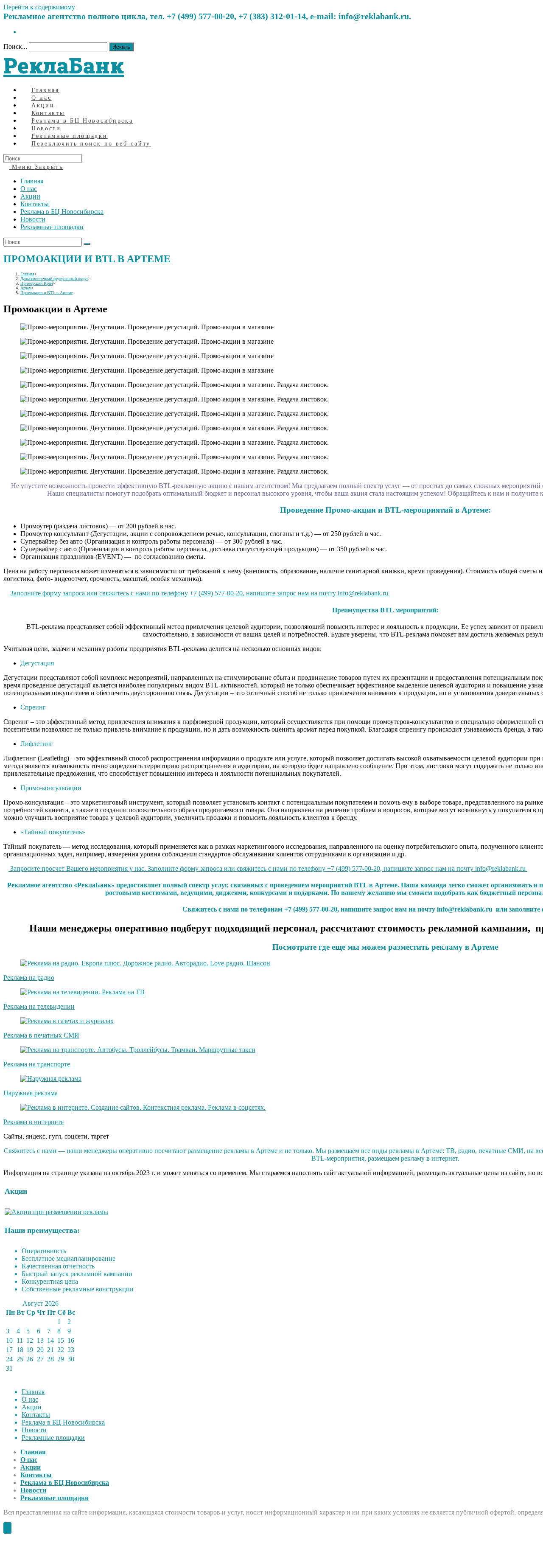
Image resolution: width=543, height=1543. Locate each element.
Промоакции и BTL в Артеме (46, 292)
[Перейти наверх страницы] (7, 1528)
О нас (28, 188)
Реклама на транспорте (36, 1064)
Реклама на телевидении (39, 1006)
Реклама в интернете (33, 1121)
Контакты (34, 204)
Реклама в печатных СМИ (41, 1035)
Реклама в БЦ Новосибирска (62, 211)
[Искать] (87, 244)
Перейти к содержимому (39, 7)
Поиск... (15, 46)
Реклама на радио (28, 977)
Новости (32, 219)
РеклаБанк (63, 65)
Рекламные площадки (52, 226)
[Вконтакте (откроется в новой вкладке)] (22, 31)
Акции (30, 196)
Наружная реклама (30, 1093)
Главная (31, 181)
